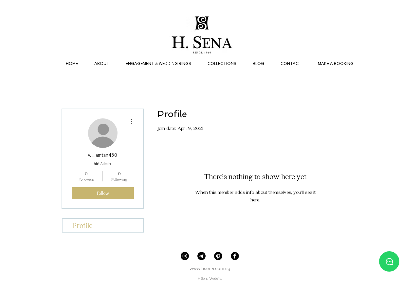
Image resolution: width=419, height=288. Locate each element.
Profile (82, 225)
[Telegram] (201, 256)
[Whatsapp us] (389, 261)
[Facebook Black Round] (235, 256)
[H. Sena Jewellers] (185, 256)
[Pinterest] (218, 256)
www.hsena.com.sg (210, 268)
